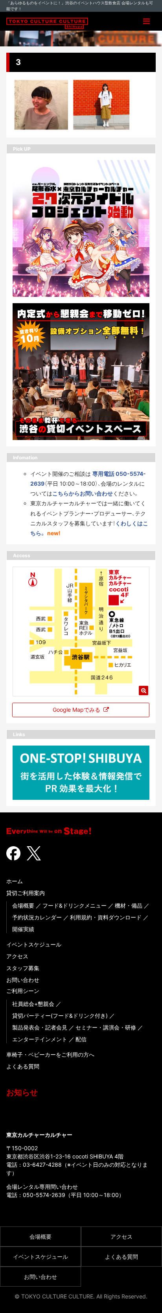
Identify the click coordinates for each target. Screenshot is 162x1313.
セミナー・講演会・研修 (105, 1027)
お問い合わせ (22, 979)
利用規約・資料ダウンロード (106, 917)
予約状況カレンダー (37, 917)
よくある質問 (22, 1066)
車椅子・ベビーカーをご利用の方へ (50, 1054)
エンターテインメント (39, 1039)
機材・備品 (128, 905)
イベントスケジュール (33, 944)
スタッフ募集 (22, 968)
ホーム (14, 881)
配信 (81, 1039)
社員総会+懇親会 (33, 1003)
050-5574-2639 (44, 1194)
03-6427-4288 (42, 1164)
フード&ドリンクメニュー (74, 905)
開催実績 (23, 929)
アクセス (17, 956)
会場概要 (23, 905)
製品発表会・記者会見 (39, 1027)
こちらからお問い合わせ (82, 493)
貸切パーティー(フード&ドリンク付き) (60, 1015)
